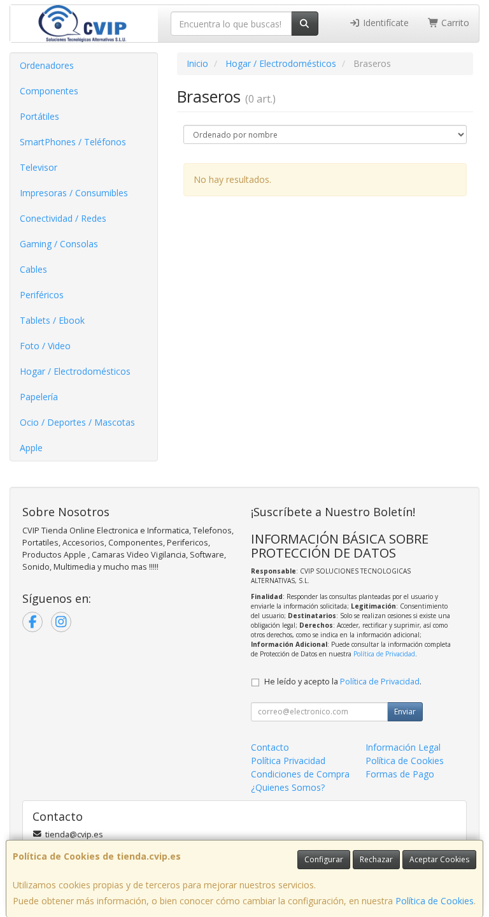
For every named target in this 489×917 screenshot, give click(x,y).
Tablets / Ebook (52, 320)
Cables (33, 269)
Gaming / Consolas (59, 244)
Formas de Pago (399, 774)
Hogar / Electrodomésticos (75, 371)
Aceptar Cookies (439, 859)
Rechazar (376, 859)
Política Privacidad (288, 761)
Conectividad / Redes (63, 218)
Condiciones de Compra (300, 774)
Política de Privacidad (384, 653)
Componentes (49, 91)
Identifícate (384, 23)
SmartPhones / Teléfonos (73, 142)
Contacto (270, 747)
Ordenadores (47, 65)
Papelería (39, 397)
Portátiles (39, 116)
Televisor (38, 167)
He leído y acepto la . (343, 681)
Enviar (405, 711)
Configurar (323, 859)
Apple (31, 448)
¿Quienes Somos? (288, 787)
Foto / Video (45, 346)
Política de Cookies (434, 901)
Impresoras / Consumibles (74, 193)
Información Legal (403, 747)
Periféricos (42, 295)
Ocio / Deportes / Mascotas (77, 422)
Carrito (454, 23)
